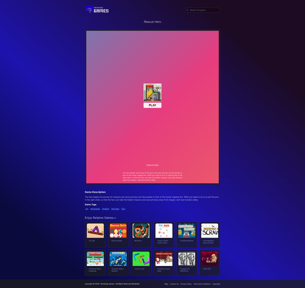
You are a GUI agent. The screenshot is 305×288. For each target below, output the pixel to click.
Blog (166, 284)
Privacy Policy (186, 284)
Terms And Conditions (202, 284)
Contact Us (174, 284)
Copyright (216, 284)
